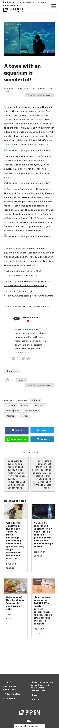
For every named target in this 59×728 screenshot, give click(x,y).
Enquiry (36, 695)
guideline (10, 698)
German (10, 416)
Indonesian (31, 410)
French (25, 405)
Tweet (44, 430)
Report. (22, 380)
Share (18, 430)
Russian (39, 405)
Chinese (35, 400)
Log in (35, 699)
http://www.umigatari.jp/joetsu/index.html (28, 295)
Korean (25, 416)
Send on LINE (18, 439)
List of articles (29, 452)
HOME (8, 682)
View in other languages (39, 95)
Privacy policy (12, 694)
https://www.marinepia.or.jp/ (20, 275)
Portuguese (12, 410)
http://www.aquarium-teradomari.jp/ (25, 285)
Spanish (10, 405)
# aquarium (12, 371)
